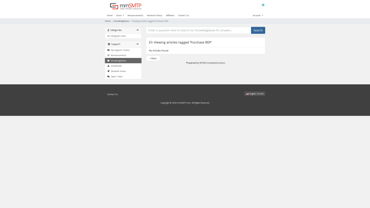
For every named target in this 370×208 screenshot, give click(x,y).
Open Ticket (116, 76)
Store (119, 15)
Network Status (154, 15)
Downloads (116, 65)
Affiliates (170, 15)
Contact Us (183, 15)
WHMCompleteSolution (212, 62)
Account (257, 15)
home (110, 15)
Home (108, 21)
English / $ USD (256, 93)
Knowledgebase (121, 21)
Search (258, 30)
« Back (153, 58)
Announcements (135, 15)
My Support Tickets (120, 50)
